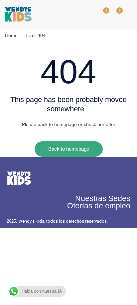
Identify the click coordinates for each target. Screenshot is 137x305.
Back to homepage (68, 149)
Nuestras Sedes (102, 198)
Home (11, 35)
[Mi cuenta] (88, 14)
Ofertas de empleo (98, 205)
